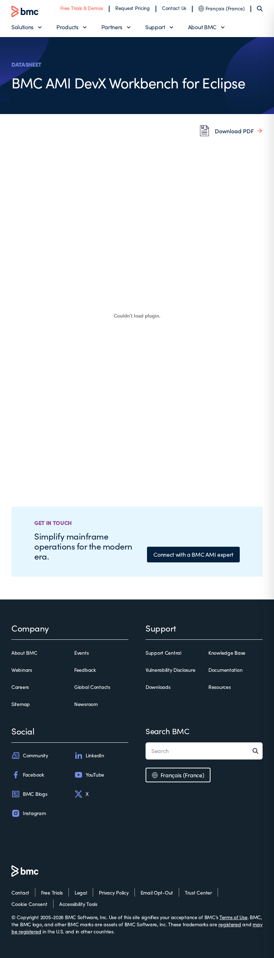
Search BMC (167, 731)
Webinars (21, 669)
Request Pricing (132, 8)
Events (81, 652)
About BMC (202, 27)
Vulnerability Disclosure (170, 669)
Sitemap (20, 704)
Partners (111, 27)
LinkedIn (95, 755)
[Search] (260, 8)
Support (155, 27)
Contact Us (174, 8)
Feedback (85, 669)
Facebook (33, 774)
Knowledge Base (226, 652)
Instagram (34, 813)
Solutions (22, 27)
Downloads (158, 687)
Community (35, 755)
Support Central (163, 652)
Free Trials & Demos (81, 8)
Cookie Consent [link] (29, 904)
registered (229, 924)
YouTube (95, 774)
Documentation (225, 669)
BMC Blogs (35, 793)
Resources (219, 687)
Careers (20, 687)
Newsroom (86, 704)
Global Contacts (92, 687)
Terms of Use (233, 917)
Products (67, 27)
